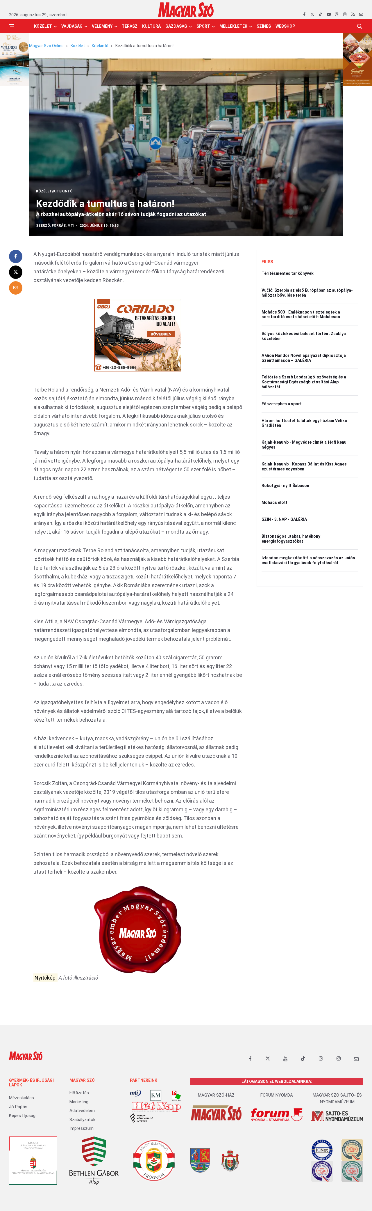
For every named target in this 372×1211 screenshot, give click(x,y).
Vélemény (102, 26)
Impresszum (81, 1128)
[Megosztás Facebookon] (15, 256)
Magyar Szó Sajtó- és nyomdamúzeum (337, 1098)
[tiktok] (320, 14)
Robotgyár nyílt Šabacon (285, 485)
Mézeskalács (21, 1097)
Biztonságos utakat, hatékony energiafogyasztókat (291, 538)
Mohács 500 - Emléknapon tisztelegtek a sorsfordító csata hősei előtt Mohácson (301, 314)
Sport (203, 26)
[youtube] (328, 14)
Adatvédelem (82, 1110)
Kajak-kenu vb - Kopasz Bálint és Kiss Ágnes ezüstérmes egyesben (304, 466)
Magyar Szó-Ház (216, 1095)
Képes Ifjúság (22, 1115)
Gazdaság (176, 26)
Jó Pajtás (18, 1106)
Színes (264, 26)
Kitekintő (100, 45)
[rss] (353, 14)
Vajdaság (72, 26)
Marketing (78, 1101)
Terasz (129, 26)
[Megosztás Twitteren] (15, 272)
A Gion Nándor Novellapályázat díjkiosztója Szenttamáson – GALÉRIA (304, 358)
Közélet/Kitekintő (54, 191)
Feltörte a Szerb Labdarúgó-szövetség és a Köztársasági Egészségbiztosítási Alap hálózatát (304, 382)
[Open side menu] (11, 26)
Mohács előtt (274, 502)
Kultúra (151, 26)
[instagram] (337, 14)
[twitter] (312, 14)
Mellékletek (233, 26)
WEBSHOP (285, 26)
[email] (361, 14)
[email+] (356, 1058)
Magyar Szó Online (46, 45)
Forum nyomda (276, 1095)
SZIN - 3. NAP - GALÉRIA (284, 519)
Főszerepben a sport (282, 403)
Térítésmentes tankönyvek (288, 273)
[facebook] (304, 14)
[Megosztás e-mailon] (15, 288)
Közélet (43, 26)
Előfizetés (79, 1092)
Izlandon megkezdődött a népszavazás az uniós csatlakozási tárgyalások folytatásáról (308, 560)
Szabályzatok (82, 1119)
